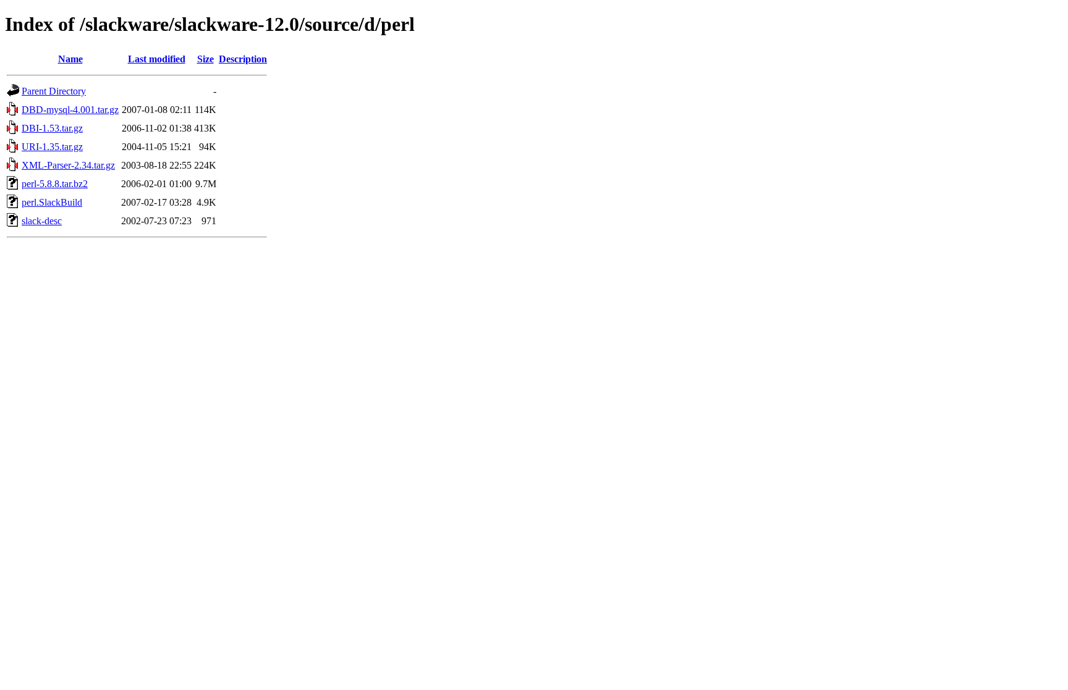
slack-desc (42, 221)
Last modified (156, 59)
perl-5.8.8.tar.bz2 (55, 184)
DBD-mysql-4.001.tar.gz (70, 109)
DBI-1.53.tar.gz (52, 128)
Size (205, 59)
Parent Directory (54, 91)
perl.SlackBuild (52, 202)
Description (243, 59)
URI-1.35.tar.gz (52, 146)
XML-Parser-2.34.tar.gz (68, 165)
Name (70, 59)
